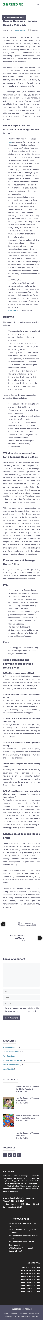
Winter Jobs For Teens (15, 17)
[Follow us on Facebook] (5, 1155)
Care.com (12, 310)
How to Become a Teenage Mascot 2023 (27, 924)
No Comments (20, 30)
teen (10, 142)
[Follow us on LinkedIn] (19, 1155)
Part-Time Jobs (9, 1056)
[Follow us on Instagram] (14, 1155)
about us (13, 1313)
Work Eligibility (8, 1069)
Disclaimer (8, 1316)
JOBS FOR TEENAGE (24, 1309)
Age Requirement (9, 1047)
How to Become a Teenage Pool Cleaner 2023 (15, 938)
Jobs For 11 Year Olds (30, 1267)
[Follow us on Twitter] (10, 1155)
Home (6, 1313)
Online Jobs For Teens (11, 1052)
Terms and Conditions (22, 1316)
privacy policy (34, 1313)
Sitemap (35, 1316)
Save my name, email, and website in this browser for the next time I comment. (22, 1009)
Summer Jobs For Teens (12, 1060)
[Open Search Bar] (34, 4)
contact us (23, 1313)
